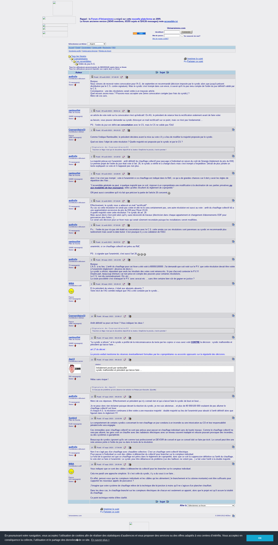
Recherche (107, 47)
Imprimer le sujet (195, 58)
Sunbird (73, 418)
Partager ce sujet (195, 61)
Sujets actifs (96, 47)
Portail (77, 47)
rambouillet (74, 110)
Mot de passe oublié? (161, 38)
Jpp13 (72, 359)
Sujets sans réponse (89, 51)
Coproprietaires (81, 59)
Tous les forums (78, 56)
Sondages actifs (75, 51)
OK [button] (260, 538)
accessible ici (171, 21)
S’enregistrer (86, 47)
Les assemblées (83, 61)
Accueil (71, 47)
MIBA (71, 283)
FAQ (114, 47)
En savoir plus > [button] (100, 540)
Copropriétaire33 (77, 129)
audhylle (73, 76)
